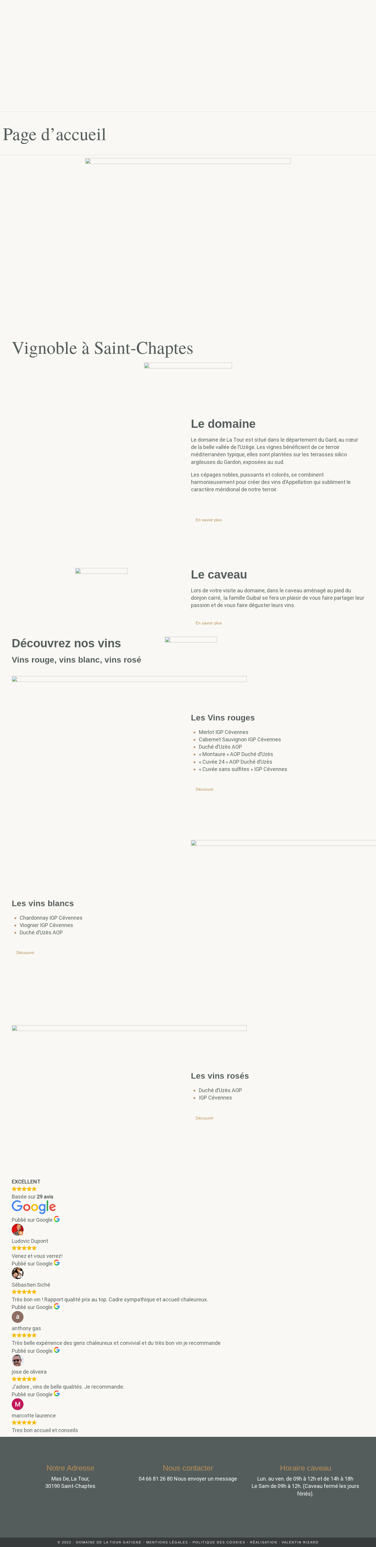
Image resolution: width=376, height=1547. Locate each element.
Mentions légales (167, 1542)
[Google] (216, 1518)
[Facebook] (188, 1518)
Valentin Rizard (300, 1542)
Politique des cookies (219, 1542)
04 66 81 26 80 (156, 1479)
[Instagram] (159, 1518)
